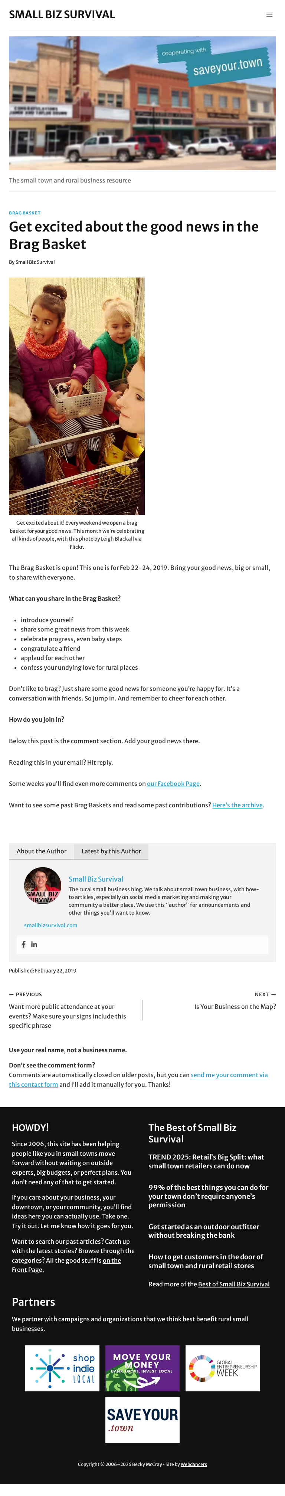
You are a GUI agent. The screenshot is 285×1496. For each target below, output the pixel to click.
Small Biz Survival (35, 262)
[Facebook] (23, 944)
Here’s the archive (237, 805)
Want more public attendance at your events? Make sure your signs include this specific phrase (67, 1010)
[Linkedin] (34, 944)
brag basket (24, 213)
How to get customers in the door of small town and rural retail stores (205, 1261)
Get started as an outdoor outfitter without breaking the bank (203, 1231)
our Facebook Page (173, 783)
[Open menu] (269, 14)
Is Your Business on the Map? (235, 1000)
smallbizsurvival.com (51, 925)
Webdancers (194, 1464)
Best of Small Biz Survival (234, 1284)
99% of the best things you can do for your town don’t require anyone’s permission (208, 1196)
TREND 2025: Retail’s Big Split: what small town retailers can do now (206, 1161)
